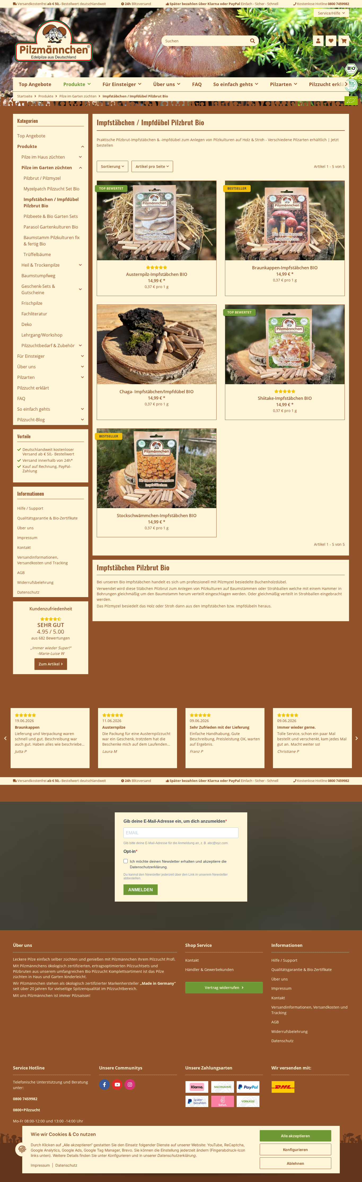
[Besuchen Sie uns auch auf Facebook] (104, 1084)
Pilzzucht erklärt (329, 84)
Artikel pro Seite (150, 166)
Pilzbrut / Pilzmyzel (42, 178)
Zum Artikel (49, 663)
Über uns (26, 367)
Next (356, 738)
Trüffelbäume (37, 254)
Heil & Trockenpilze (40, 265)
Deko (26, 324)
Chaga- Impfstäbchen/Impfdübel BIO (157, 392)
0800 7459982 (338, 3)
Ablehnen (295, 1163)
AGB (21, 572)
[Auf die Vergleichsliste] (193, 190)
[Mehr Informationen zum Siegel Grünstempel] (351, 84)
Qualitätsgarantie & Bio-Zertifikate (47, 518)
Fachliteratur (34, 314)
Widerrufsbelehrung (35, 582)
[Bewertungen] (156, 267)
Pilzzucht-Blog (31, 420)
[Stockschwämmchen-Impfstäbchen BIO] (156, 468)
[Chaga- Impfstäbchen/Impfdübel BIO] (156, 344)
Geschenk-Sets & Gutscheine (38, 289)
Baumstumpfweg (38, 276)
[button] (318, 40)
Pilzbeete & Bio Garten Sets (51, 216)
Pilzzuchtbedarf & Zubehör (48, 345)
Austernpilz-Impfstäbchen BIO (156, 274)
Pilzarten (26, 377)
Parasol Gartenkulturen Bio (51, 227)
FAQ (197, 84)
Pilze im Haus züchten (43, 157)
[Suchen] (252, 40)
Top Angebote (31, 136)
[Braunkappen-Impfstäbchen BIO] (285, 220)
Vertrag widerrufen (222, 987)
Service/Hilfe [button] (329, 13)
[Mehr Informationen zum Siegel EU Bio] (351, 100)
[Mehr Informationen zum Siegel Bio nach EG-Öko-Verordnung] (351, 68)
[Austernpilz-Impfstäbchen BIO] (156, 220)
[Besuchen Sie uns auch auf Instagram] (130, 1084)
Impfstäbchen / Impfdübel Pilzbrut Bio (51, 202)
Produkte (27, 146)
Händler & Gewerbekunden (209, 969)
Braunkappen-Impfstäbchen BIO (285, 268)
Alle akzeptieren (295, 1136)
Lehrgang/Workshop (42, 335)
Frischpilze (31, 303)
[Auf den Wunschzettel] (207, 190)
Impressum (40, 1165)
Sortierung (110, 166)
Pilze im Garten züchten (46, 168)
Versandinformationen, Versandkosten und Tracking (42, 560)
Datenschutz (66, 1165)
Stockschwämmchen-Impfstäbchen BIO (157, 515)
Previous (5, 738)
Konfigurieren (295, 1149)
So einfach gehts (33, 409)
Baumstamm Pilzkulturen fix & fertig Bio (52, 241)
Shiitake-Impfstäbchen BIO (285, 398)
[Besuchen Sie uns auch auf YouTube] (117, 1084)
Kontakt (24, 547)
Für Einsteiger (31, 356)
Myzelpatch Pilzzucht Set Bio (52, 189)
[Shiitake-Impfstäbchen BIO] (285, 344)
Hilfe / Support (30, 508)
